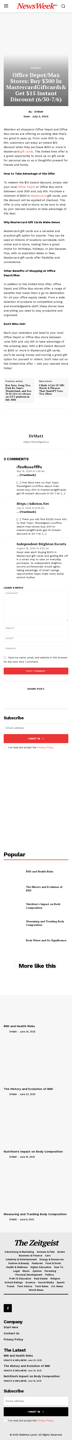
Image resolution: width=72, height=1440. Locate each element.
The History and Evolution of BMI (44, 888)
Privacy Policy (45, 747)
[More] (53, 697)
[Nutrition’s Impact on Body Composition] (13, 906)
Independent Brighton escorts (41, 544)
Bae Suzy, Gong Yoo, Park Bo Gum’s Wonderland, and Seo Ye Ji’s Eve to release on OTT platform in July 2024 (18, 392)
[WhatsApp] (44, 697)
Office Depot (26, 187)
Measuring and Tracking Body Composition (45, 923)
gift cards (26, 151)
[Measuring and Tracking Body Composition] (13, 923)
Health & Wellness (15, 1360)
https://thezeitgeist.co (36, 442)
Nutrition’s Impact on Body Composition (33, 1151)
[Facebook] (19, 697)
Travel (36, 68)
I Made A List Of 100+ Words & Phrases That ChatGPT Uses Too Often (52, 389)
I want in (34, 738)
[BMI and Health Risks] (13, 871)
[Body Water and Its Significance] (13, 940)
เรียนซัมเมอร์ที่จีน (29, 467)
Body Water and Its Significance (46, 940)
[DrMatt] (36, 421)
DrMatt (38, 111)
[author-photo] (6, 1031)
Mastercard (39, 195)
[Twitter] (27, 697)
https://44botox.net (33, 504)
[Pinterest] (36, 697)
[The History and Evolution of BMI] (13, 888)
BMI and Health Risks (39, 871)
